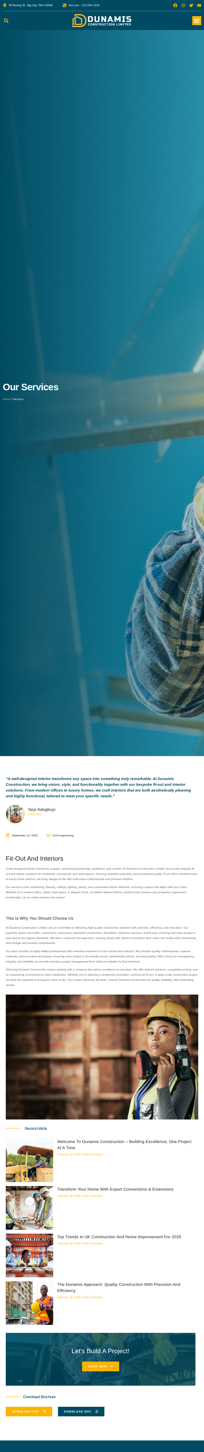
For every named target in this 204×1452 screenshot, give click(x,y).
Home (6, 399)
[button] (6, 20)
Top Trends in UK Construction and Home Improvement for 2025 (119, 1236)
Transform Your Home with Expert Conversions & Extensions (115, 1189)
